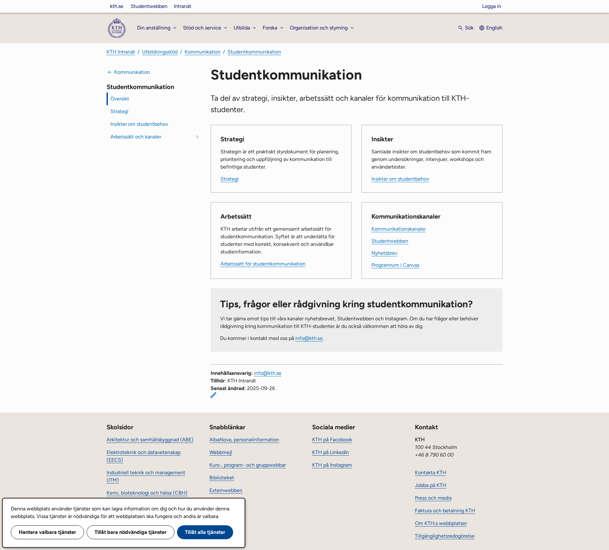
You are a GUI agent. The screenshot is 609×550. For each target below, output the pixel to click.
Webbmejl (220, 452)
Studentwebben (149, 6)
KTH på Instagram (332, 465)
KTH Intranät (121, 52)
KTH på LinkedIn (330, 452)
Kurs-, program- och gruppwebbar (247, 465)
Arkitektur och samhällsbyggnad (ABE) (150, 440)
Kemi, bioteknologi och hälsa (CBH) (147, 493)
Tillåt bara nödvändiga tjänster (131, 532)
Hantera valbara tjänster (47, 532)
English (494, 28)
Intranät (182, 6)
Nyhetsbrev (384, 253)
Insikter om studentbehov (139, 124)
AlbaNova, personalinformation (244, 440)
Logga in (491, 6)
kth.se (116, 6)
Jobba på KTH (430, 485)
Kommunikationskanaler (398, 229)
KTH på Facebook (332, 440)
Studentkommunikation (254, 52)
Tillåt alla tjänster (205, 532)
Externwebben (225, 490)
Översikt (119, 99)
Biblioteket (221, 478)
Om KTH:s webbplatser (441, 523)
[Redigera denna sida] (213, 395)
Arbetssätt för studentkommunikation (262, 264)
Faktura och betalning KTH (445, 511)
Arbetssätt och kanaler (135, 137)
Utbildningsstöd (160, 52)
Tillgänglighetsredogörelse (445, 536)
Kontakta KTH (430, 473)
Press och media (433, 498)
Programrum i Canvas (395, 265)
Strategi (119, 111)
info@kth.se (309, 338)
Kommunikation (202, 52)
